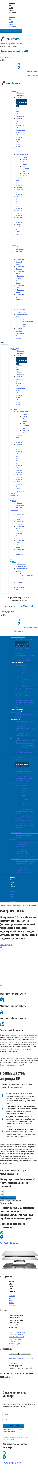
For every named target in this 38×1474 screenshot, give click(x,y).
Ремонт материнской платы (20, 130)
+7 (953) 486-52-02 (31, 71)
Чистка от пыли (19, 109)
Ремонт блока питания (19, 144)
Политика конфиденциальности (19, 1354)
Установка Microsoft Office (20, 262)
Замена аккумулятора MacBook (20, 249)
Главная (12, 3)
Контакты (12, 12)
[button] (4, 342)
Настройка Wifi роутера (20, 335)
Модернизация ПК (21, 103)
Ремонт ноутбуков (13, 150)
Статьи (11, 10)
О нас (11, 5)
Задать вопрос (32, 75)
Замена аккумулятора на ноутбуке (20, 191)
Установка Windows (20, 268)
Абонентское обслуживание (21, 311)
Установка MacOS (20, 272)
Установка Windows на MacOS (20, 279)
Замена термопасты (20, 115)
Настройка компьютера (20, 94)
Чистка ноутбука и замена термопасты (20, 229)
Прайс (11, 8)
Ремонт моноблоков (14, 237)
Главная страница (5, 905)
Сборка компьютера (20, 99)
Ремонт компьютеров (14, 88)
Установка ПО (14, 255)
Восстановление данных (22, 315)
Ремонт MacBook (13, 242)
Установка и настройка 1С (20, 298)
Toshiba (25, 175)
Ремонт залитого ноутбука (19, 220)
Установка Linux (20, 286)
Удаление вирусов (19, 330)
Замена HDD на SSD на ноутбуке (23, 697)
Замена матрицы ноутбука (19, 213)
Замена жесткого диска (19, 137)
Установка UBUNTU (20, 291)
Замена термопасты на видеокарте (20, 122)
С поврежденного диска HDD (27, 322)
